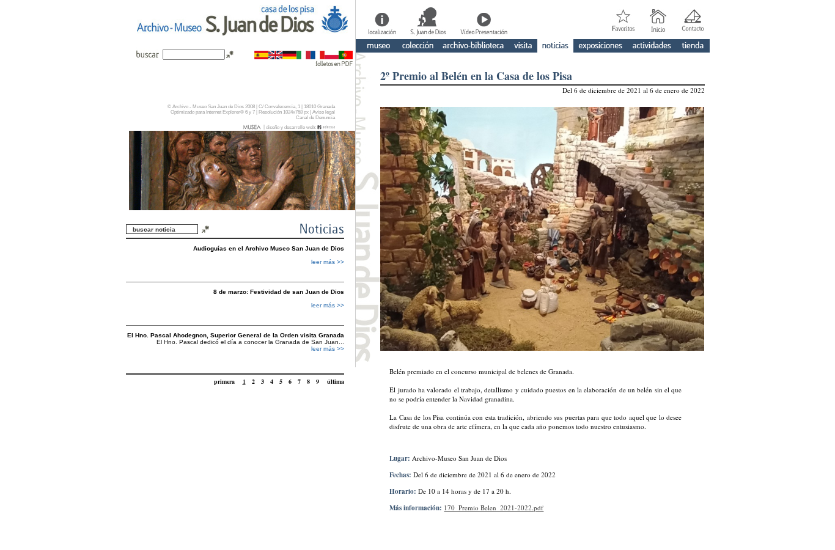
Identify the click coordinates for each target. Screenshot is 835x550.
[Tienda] (693, 47)
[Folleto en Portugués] (346, 56)
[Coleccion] (417, 47)
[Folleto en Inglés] (275, 56)
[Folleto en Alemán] (289, 56)
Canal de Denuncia (315, 117)
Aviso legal (323, 112)
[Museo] (375, 47)
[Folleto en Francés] (318, 56)
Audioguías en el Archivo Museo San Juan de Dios (268, 248)
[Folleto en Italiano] (303, 56)
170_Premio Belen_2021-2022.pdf (493, 507)
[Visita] (523, 47)
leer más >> (327, 261)
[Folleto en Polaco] (332, 56)
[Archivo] (473, 47)
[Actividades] (651, 47)
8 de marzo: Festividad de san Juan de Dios (278, 291)
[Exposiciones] (600, 47)
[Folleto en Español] (261, 56)
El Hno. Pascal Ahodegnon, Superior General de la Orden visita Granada (235, 335)
